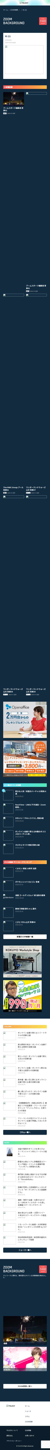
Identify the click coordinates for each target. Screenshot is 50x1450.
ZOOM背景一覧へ (25, 1386)
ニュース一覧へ (25, 1250)
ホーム (27, 1406)
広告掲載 (28, 1430)
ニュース (28, 1411)
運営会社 (9, 1435)
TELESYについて (12, 1430)
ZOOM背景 (29, 1421)
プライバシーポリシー (14, 1441)
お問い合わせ (29, 1435)
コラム (27, 1416)
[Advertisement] (25, 19)
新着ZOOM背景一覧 (25, 936)
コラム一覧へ (25, 1132)
